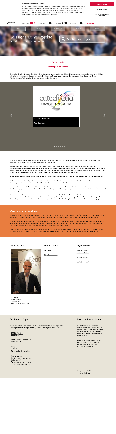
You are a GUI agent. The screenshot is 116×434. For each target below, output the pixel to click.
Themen (78, 29)
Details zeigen (90, 23)
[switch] (49, 23)
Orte (18, 29)
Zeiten (38, 29)
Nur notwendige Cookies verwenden (102, 14)
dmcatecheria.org (22, 303)
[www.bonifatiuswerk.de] (17, 333)
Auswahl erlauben (101, 9)
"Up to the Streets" (83, 262)
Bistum (97, 29)
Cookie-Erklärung (84, 373)
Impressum (82, 371)
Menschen (58, 29)
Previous (12, 115)
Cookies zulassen (102, 4)
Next (104, 115)
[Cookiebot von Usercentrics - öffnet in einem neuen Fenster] (11, 23)
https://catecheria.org (51, 255)
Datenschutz (93, 371)
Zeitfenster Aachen (83, 253)
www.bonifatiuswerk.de (22, 351)
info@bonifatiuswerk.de (22, 364)
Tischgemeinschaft (83, 257)
